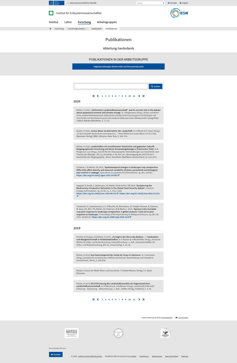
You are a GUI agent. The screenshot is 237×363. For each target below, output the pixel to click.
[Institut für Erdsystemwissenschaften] (49, 28)
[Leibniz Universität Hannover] (56, 3)
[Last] (143, 96)
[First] (94, 96)
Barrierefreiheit (171, 356)
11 (134, 96)
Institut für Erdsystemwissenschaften (79, 13)
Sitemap (184, 356)
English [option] (185, 3)
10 (129, 96)
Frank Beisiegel (166, 317)
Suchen (157, 86)
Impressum (144, 356)
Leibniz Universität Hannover (90, 356)
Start (163, 2)
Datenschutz (157, 356)
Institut (133, 356)
